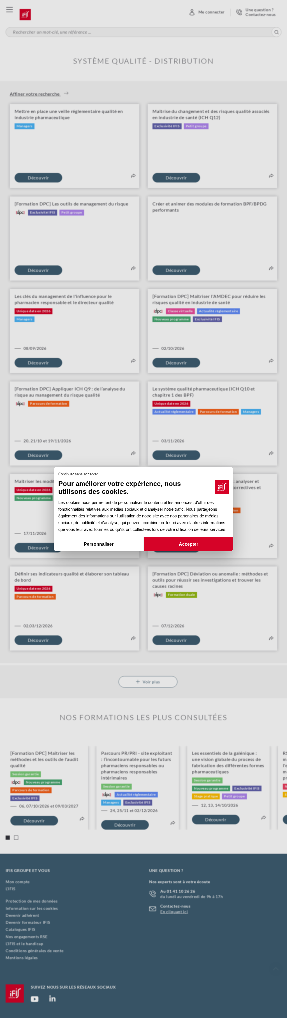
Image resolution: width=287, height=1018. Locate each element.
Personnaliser (99, 544)
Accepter (188, 544)
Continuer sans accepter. (78, 474)
